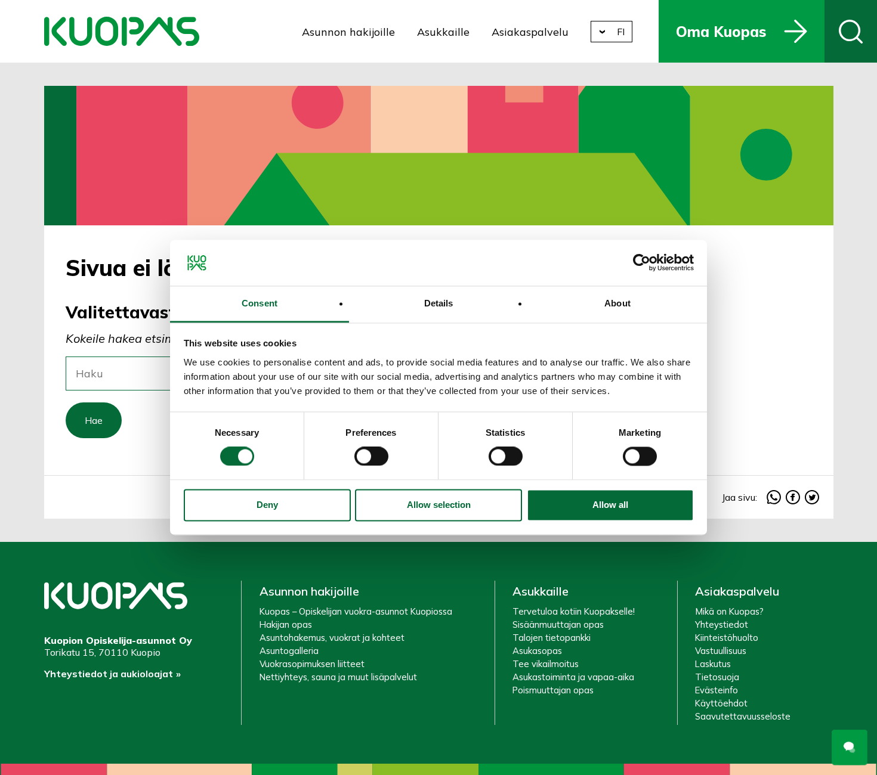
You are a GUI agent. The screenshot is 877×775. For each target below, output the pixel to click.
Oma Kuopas (721, 32)
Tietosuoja (717, 677)
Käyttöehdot (721, 703)
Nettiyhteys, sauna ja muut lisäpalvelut (338, 677)
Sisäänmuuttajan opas (558, 624)
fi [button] (621, 32)
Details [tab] (438, 303)
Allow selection (439, 505)
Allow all (610, 505)
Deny (267, 505)
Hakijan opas (286, 624)
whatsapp (774, 497)
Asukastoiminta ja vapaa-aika (573, 677)
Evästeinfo (716, 690)
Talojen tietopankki (551, 637)
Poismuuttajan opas (553, 690)
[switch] (371, 456)
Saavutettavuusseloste (742, 716)
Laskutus (713, 663)
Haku (850, 31)
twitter (812, 497)
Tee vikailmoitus (545, 663)
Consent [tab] (259, 303)
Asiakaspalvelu (530, 32)
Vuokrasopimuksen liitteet (312, 663)
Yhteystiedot (721, 624)
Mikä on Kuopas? (729, 611)
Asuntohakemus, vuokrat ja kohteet (332, 637)
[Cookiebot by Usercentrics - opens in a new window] (641, 263)
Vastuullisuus (720, 650)
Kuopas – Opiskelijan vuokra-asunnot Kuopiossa (356, 611)
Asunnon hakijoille (348, 32)
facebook (793, 497)
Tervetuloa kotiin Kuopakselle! (573, 611)
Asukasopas (537, 650)
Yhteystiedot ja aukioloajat (108, 674)
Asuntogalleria (289, 650)
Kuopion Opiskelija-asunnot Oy (121, 31)
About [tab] (617, 303)
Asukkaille (443, 32)
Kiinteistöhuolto (726, 637)
